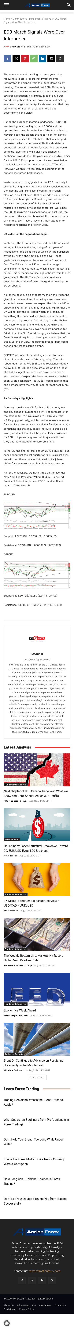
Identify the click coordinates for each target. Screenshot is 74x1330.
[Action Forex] (37, 5)
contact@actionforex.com (44, 1271)
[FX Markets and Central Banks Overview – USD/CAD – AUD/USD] (37, 879)
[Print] (60, 58)
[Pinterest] (25, 58)
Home (7, 18)
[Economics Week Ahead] (37, 989)
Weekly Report (12, 839)
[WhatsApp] (34, 58)
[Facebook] (7, 58)
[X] (16, 58)
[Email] (51, 58)
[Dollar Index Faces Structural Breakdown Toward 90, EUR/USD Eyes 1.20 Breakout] (37, 824)
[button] (7, 1323)
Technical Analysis (14, 1054)
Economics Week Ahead (20, 1010)
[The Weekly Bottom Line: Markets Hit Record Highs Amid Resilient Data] (37, 934)
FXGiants (19, 46)
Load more (36, 1077)
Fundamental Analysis (41, 18)
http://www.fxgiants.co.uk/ (37, 659)
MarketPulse (11, 910)
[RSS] (42, 1280)
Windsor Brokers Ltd (15, 1070)
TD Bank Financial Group (18, 965)
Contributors (20, 18)
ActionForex (10, 855)
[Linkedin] (42, 58)
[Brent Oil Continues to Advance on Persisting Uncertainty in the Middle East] (37, 1039)
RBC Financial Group (15, 800)
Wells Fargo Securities (16, 1015)
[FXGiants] (7, 46)
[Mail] (32, 1280)
